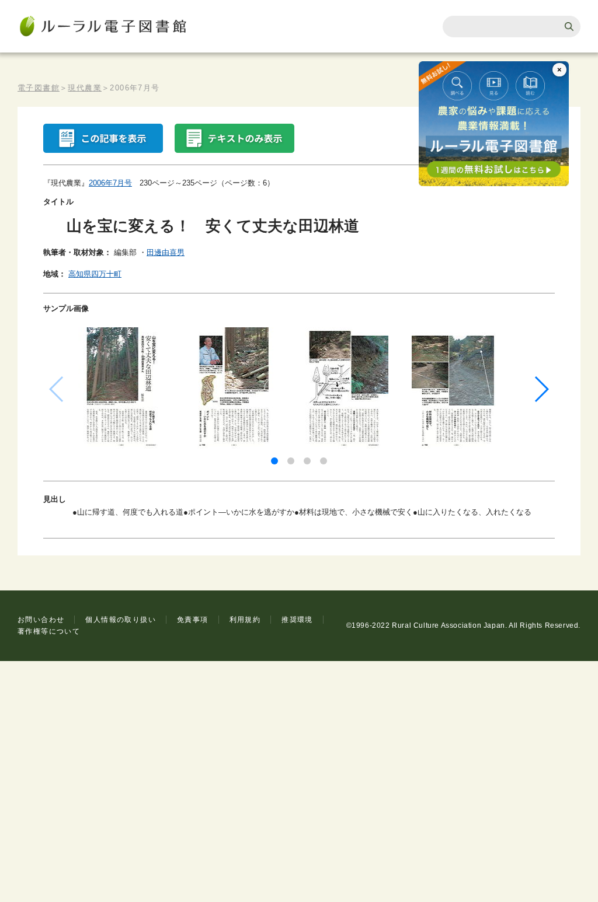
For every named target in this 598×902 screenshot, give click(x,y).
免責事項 (192, 620)
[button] (274, 460)
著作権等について (49, 631)
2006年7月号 (110, 183)
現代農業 (85, 87)
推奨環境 (297, 620)
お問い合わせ (41, 620)
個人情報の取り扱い (120, 620)
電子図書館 (39, 87)
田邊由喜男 (166, 252)
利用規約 (245, 620)
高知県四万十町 (94, 274)
